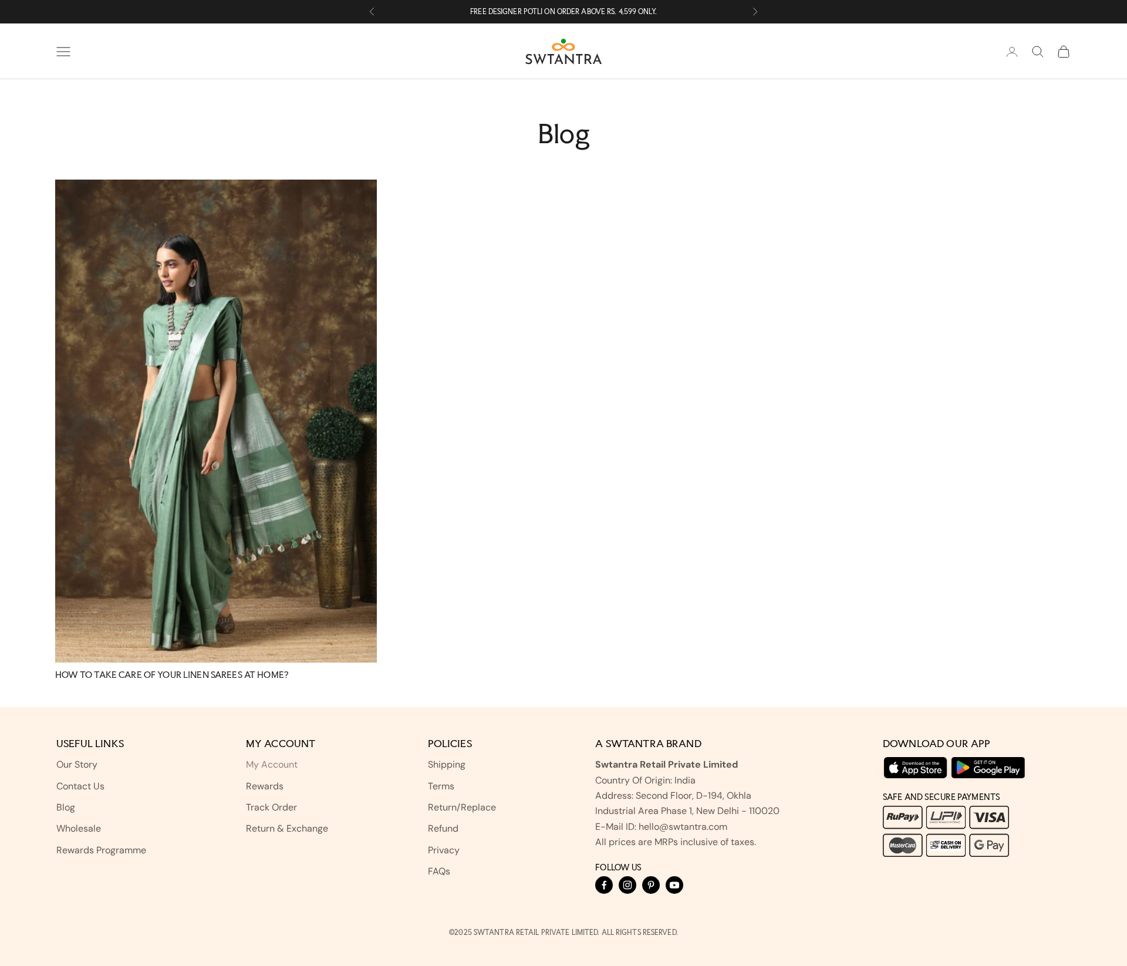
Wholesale (78, 828)
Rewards (265, 786)
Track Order (271, 807)
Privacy (444, 850)
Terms (441, 786)
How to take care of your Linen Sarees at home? (171, 674)
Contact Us (80, 786)
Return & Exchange (287, 828)
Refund (443, 828)
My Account (272, 764)
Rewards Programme (101, 850)
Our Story (76, 764)
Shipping (446, 764)
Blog (65, 807)
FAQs (439, 871)
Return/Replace (462, 807)
